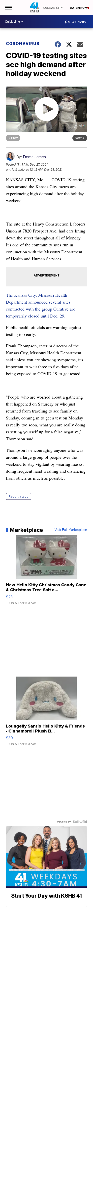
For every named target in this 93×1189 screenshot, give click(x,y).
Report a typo (19, 496)
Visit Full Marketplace (71, 530)
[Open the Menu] (8, 7)
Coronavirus (22, 43)
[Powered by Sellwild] (80, 821)
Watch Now (78, 7)
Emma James (34, 156)
